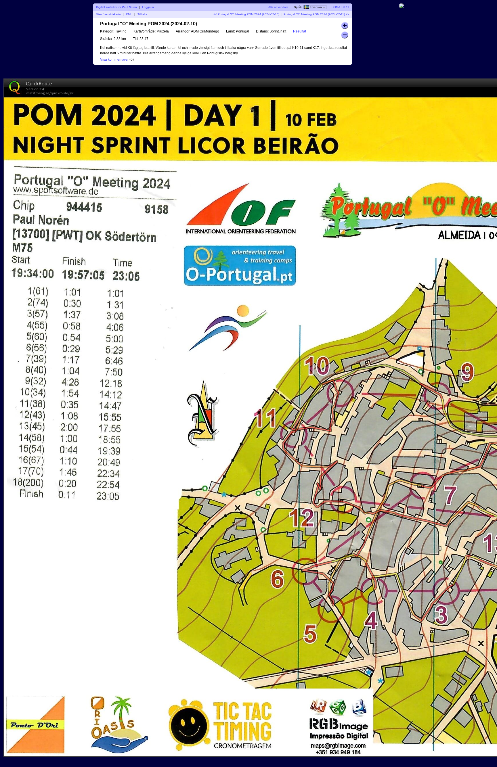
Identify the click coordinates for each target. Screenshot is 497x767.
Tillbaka (142, 14)
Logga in (148, 7)
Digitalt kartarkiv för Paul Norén (116, 7)
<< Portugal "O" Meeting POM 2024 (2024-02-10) (246, 14)
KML (129, 14)
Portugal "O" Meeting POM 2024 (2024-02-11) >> (316, 14)
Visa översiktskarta (108, 14)
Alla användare (278, 7)
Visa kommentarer (114, 59)
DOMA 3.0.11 (340, 7)
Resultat (299, 31)
